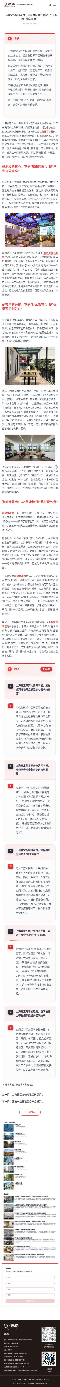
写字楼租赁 (8, 513)
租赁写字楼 (47, 131)
